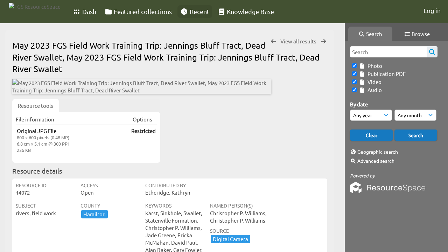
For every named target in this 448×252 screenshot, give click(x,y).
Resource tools (35, 105)
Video (373, 81)
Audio (373, 89)
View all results (298, 41)
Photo (373, 65)
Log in (432, 10)
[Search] (432, 51)
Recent (198, 11)
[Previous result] (273, 41)
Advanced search (375, 161)
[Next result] (323, 41)
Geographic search (377, 151)
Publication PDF (385, 73)
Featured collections (142, 11)
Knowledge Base (249, 11)
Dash (88, 11)
